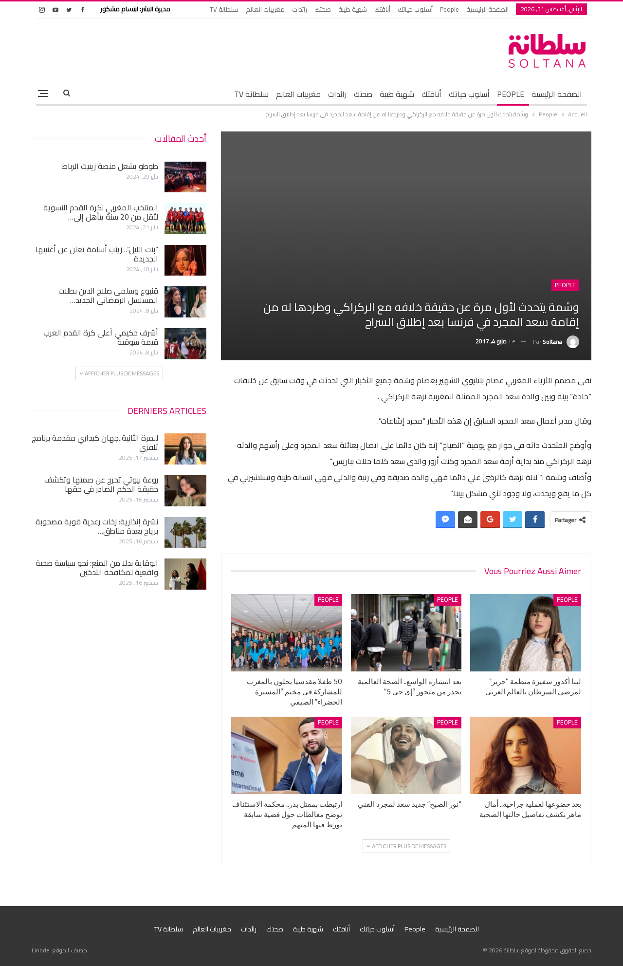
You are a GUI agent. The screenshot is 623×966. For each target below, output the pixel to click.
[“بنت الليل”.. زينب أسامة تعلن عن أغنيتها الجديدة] (185, 260)
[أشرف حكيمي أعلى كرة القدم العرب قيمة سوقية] (185, 343)
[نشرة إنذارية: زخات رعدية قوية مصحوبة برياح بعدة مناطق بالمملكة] (185, 532)
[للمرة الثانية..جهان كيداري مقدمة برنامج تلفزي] (185, 448)
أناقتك (382, 9)
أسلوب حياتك (415, 9)
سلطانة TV (224, 9)
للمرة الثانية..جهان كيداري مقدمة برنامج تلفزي (95, 442)
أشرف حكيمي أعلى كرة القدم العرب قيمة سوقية (100, 337)
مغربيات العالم (265, 9)
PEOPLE (510, 94)
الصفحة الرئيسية (487, 9)
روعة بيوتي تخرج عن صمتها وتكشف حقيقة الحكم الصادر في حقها (101, 484)
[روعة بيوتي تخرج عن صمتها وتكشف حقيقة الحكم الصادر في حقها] (185, 490)
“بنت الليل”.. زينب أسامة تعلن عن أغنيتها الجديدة (97, 254)
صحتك (322, 9)
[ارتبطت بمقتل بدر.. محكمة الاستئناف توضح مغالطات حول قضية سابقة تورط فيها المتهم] (286, 755)
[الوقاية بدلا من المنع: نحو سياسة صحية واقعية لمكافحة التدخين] (185, 574)
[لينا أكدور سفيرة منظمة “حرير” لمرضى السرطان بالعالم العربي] (525, 632)
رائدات (299, 9)
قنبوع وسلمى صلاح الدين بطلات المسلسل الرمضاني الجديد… (108, 295)
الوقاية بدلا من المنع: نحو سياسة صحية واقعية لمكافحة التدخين (97, 567)
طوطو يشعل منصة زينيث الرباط (110, 166)
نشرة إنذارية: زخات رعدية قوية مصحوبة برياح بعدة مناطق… (97, 526)
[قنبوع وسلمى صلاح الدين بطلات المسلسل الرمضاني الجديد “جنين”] (185, 301)
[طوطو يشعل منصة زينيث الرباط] (185, 177)
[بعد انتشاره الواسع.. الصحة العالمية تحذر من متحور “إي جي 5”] (406, 632)
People (449, 9)
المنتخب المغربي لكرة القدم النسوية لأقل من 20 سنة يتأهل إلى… (100, 212)
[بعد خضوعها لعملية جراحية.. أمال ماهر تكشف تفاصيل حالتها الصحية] (525, 755)
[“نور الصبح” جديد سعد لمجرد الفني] (406, 755)
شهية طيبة (352, 9)
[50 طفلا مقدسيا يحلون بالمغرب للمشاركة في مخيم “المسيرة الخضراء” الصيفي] (286, 632)
